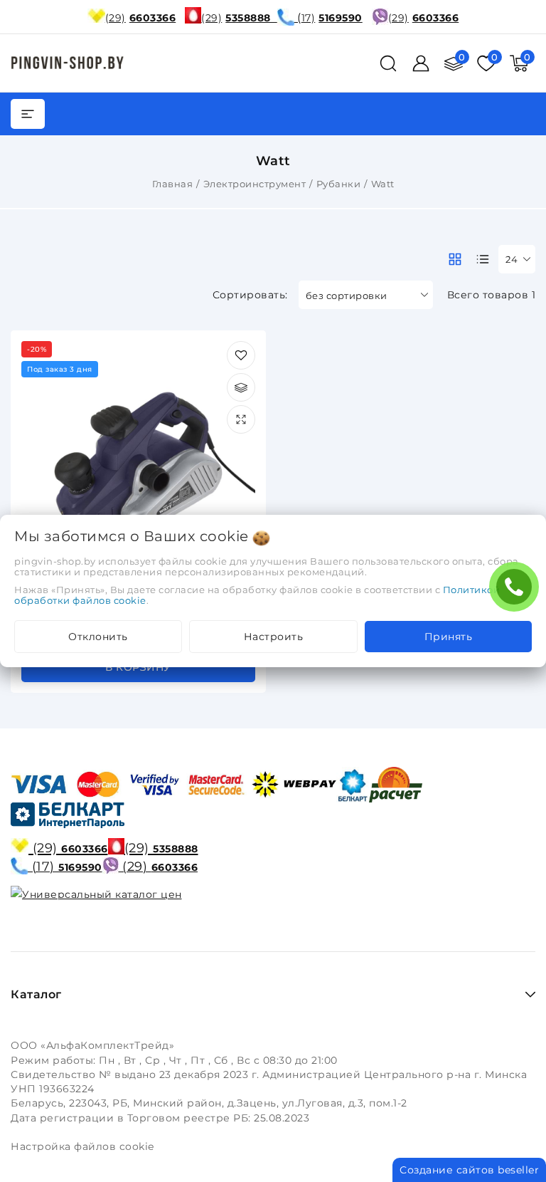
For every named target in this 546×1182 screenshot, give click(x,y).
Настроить (274, 636)
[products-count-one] (483, 259)
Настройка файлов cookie (82, 1146)
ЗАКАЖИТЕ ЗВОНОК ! (517, 591)
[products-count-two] (455, 259)
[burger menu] (28, 114)
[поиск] (388, 63)
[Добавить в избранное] (241, 355)
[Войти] (421, 63)
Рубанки (338, 183)
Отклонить (98, 636)
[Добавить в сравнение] (241, 387)
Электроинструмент (254, 183)
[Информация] (241, 419)
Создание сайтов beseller (469, 1169)
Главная (172, 183)
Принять (448, 636)
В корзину (138, 667)
